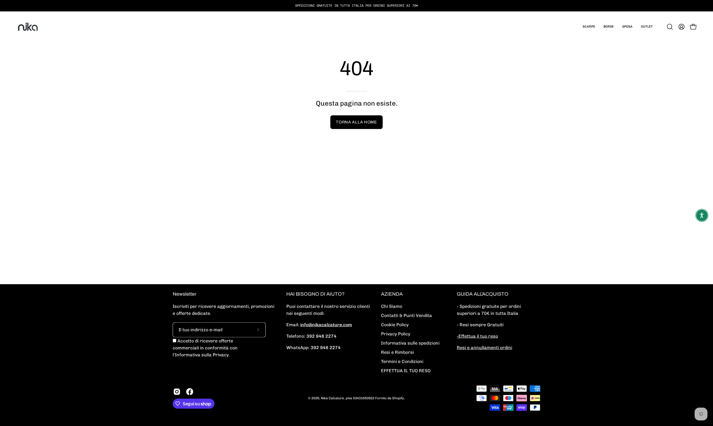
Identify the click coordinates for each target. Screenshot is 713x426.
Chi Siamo (391, 306)
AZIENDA (392, 294)
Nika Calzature (332, 398)
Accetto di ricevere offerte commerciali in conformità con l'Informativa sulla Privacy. (205, 347)
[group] (356, 5)
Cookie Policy (395, 324)
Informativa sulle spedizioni (410, 343)
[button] (588, 26)
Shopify (398, 398)
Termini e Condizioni (402, 361)
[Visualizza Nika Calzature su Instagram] (177, 392)
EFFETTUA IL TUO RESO (406, 370)
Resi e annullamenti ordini (484, 347)
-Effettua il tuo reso (477, 336)
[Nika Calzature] (28, 27)
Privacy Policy (395, 334)
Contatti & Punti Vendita (406, 315)
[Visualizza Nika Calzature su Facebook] (189, 392)
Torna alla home (356, 122)
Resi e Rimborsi (397, 352)
